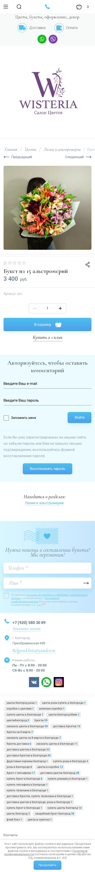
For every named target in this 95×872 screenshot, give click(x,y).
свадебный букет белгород (54, 813)
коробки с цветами (20, 708)
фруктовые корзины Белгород (27, 761)
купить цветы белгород (65, 807)
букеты (41, 720)
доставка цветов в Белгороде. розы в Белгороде (39, 802)
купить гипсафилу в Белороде (27, 784)
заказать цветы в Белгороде (27, 726)
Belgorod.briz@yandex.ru (33, 650)
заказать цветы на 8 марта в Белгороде (34, 737)
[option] (47, 208)
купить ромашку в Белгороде (68, 778)
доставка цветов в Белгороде (28, 749)
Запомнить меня (23, 418)
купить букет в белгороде (24, 807)
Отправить (85, 583)
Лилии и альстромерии (44, 503)
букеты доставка (19, 743)
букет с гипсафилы (21, 773)
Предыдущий (21, 157)
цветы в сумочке (40, 819)
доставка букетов (66, 726)
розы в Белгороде (19, 767)
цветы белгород (18, 813)
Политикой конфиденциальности (35, 599)
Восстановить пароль (47, 469)
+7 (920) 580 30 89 (29, 622)
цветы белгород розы (22, 702)
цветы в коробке (50, 767)
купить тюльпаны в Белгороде (27, 790)
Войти (79, 417)
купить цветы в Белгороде (25, 714)
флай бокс (14, 819)
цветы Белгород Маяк (64, 714)
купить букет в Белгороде (24, 778)
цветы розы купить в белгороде (64, 702)
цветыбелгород (18, 720)
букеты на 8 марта (20, 732)
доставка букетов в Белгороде (29, 755)
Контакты (11, 835)
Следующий (74, 157)
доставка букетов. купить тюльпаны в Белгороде (40, 796)
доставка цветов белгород (59, 773)
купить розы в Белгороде (70, 761)
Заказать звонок (26, 628)
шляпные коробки (52, 708)
